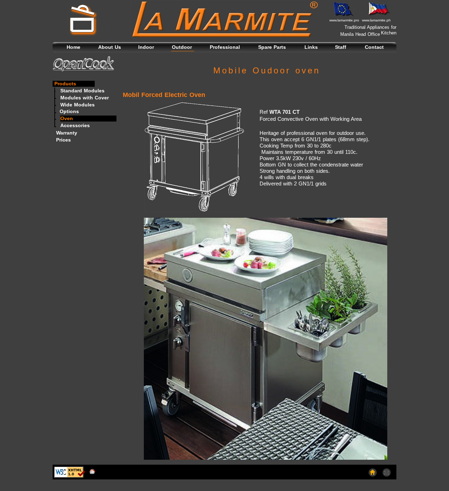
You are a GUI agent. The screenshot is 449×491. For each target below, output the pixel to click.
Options (69, 111)
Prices (62, 140)
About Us (109, 47)
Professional (225, 47)
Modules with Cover (84, 97)
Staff (340, 47)
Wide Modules (77, 104)
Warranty (65, 133)
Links (311, 47)
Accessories (75, 125)
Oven (66, 118)
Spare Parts (272, 47)
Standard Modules (82, 90)
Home (73, 47)
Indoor (146, 47)
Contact (374, 47)
